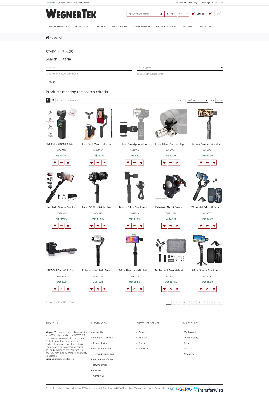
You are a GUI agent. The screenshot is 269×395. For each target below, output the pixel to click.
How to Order (100, 364)
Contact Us (98, 375)
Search (57, 37)
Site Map (143, 348)
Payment (97, 370)
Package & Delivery (103, 337)
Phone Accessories (166, 26)
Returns (188, 343)
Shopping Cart (207, 3)
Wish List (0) (193, 3)
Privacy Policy (100, 343)
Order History (191, 337)
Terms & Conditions (103, 353)
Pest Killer (205, 26)
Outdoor (101, 26)
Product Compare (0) (66, 100)
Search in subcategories (151, 73)
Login (172, 13)
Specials (143, 343)
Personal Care (119, 26)
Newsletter (189, 353)
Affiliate (143, 337)
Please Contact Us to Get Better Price (75, 2)
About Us (98, 332)
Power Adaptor (141, 26)
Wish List (188, 348)
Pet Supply (187, 26)
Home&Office (82, 26)
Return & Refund (102, 348)
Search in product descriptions (64, 73)
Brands (142, 332)
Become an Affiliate (103, 359)
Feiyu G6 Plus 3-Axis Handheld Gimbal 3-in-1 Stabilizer (113, 207)
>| (220, 302)
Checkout (219, 3)
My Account (181, 3)
